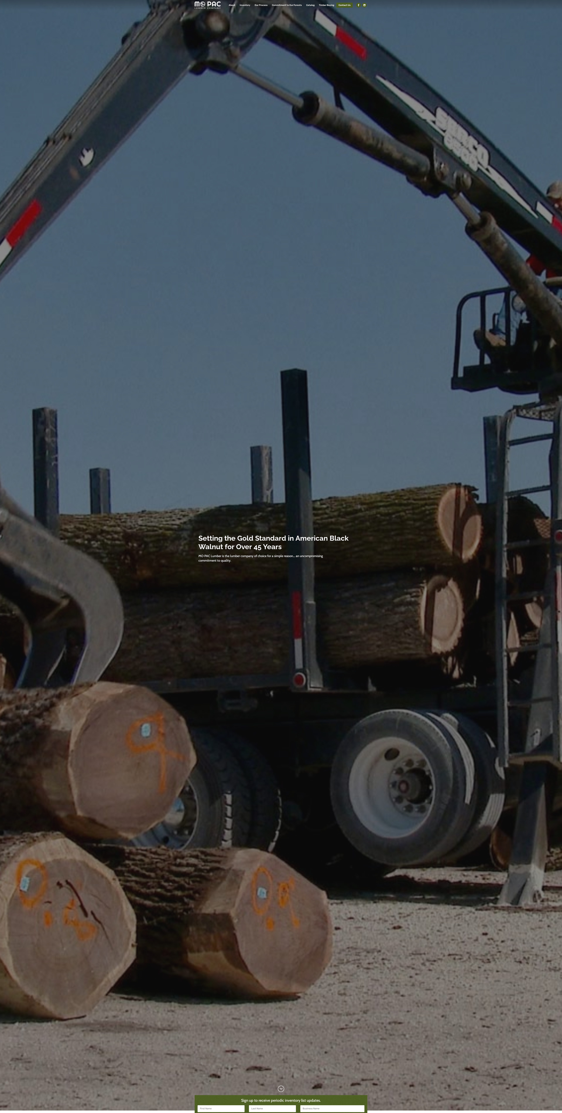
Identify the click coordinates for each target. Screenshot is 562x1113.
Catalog (310, 5)
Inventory (245, 5)
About (232, 5)
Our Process (261, 5)
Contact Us (345, 5)
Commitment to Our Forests (287, 5)
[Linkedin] (364, 5)
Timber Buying (326, 5)
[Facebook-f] (358, 5)
